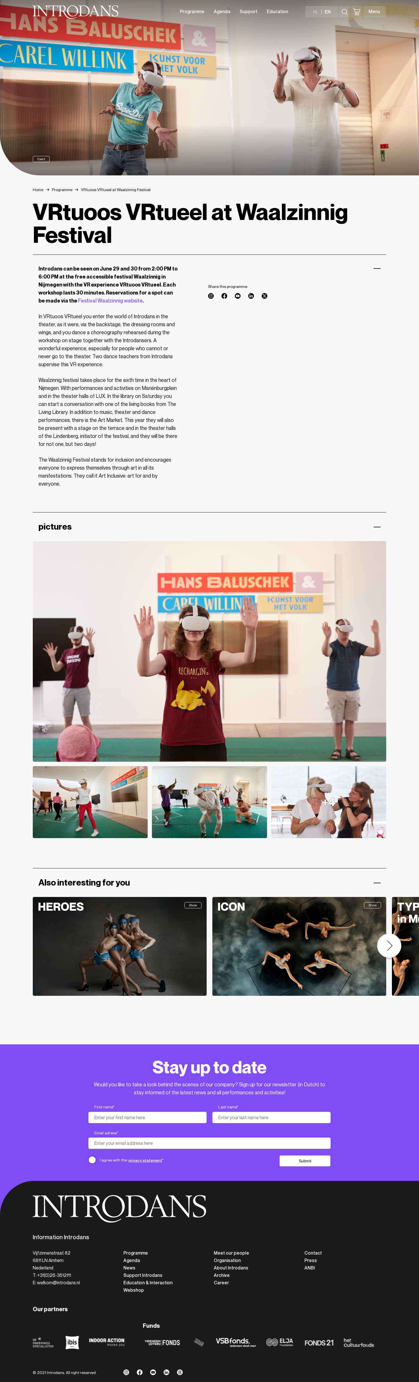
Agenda (222, 11)
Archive (222, 1275)
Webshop (133, 1290)
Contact (313, 1253)
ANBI (309, 1268)
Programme (192, 11)
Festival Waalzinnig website (110, 301)
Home (38, 189)
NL (316, 12)
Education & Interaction (148, 1282)
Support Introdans (142, 1275)
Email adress (106, 1133)
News (129, 1268)
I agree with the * (132, 1160)
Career (221, 1282)
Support (248, 11)
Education (277, 11)
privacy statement (145, 1160)
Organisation (227, 1260)
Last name (228, 1107)
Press (310, 1260)
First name (104, 1107)
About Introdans (231, 1268)
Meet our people (231, 1253)
